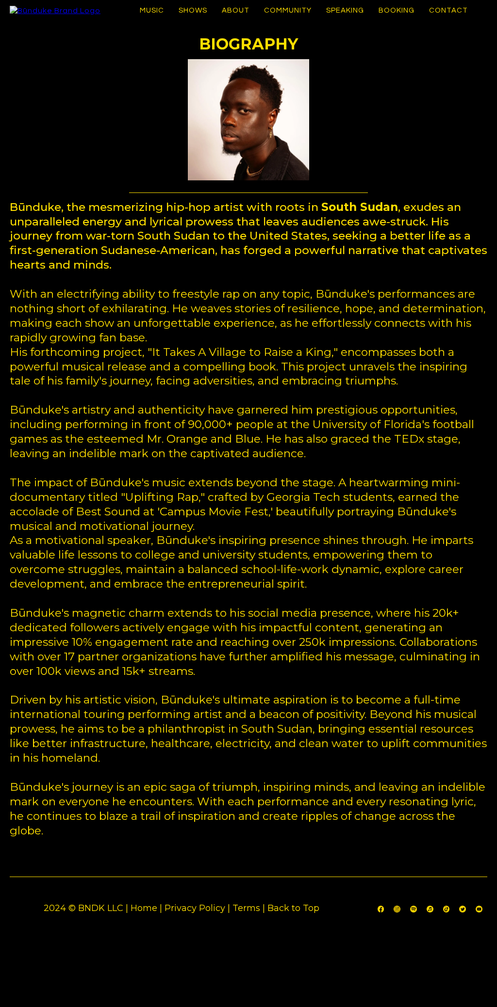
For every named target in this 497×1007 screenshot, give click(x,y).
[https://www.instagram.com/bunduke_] (397, 908)
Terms (246, 908)
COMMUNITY (288, 10)
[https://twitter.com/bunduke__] (462, 908)
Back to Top (293, 908)
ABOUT (235, 10)
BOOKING (396, 10)
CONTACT (448, 10)
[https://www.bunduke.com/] (55, 11)
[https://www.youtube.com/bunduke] (479, 908)
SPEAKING (345, 10)
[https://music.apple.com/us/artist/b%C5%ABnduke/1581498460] (430, 908)
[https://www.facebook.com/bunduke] (381, 908)
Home (144, 908)
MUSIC (152, 10)
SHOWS (193, 10)
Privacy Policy (195, 908)
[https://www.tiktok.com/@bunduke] (446, 908)
